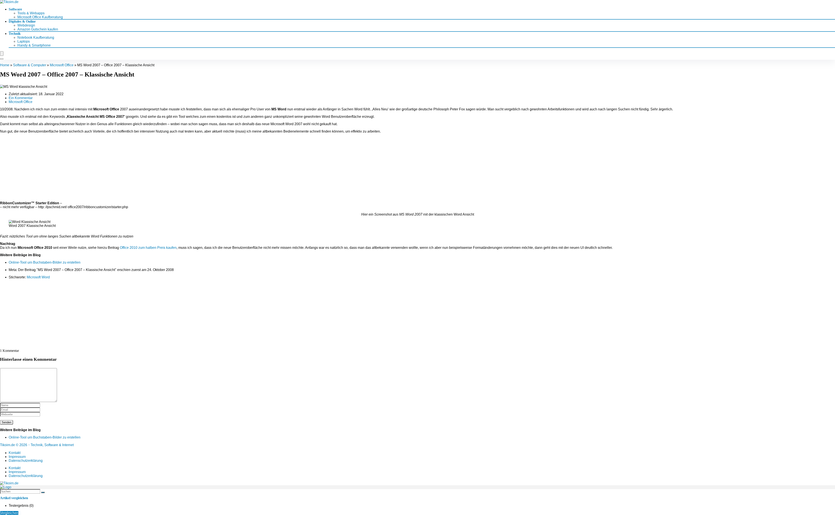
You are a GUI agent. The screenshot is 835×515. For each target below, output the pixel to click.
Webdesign (26, 25)
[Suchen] (43, 492)
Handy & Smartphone (34, 45)
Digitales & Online (22, 21)
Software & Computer (29, 65)
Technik (15, 33)
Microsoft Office (61, 65)
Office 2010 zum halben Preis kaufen (148, 247)
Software (15, 9)
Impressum (17, 457)
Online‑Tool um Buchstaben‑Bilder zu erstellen (44, 262)
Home (4, 65)
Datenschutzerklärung (26, 460)
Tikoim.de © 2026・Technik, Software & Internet (37, 445)
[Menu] (1, 53)
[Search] (1, 59)
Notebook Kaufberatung (35, 37)
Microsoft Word (38, 277)
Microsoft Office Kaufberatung (40, 17)
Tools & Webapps (31, 13)
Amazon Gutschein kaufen (37, 29)
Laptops (23, 41)
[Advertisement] (417, 167)
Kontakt (14, 453)
